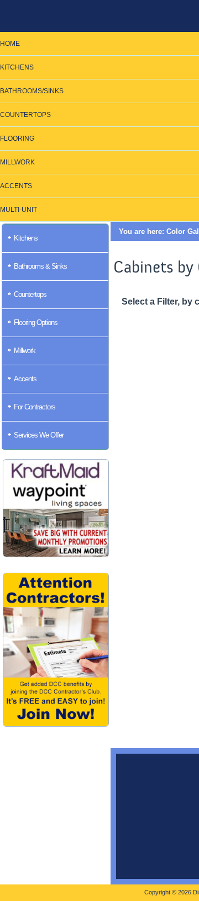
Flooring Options (35, 322)
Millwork (24, 350)
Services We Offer (39, 435)
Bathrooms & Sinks (40, 266)
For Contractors (34, 407)
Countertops (30, 294)
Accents (25, 379)
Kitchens (26, 238)
